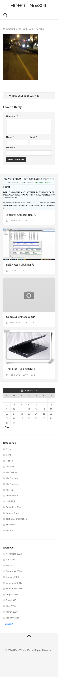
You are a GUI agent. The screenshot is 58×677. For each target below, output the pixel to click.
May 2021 (11, 565)
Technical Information (16, 519)
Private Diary (12, 495)
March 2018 (12, 612)
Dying (8, 449)
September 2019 (14, 583)
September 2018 (14, 588)
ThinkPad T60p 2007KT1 (20, 369)
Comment (12, 116)
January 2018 (12, 617)
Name (9, 137)
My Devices (11, 472)
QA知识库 (10, 501)
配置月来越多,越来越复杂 (20, 264)
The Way (10, 524)
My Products (12, 478)
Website (10, 147)
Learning (10, 466)
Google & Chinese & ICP (20, 317)
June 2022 (11, 559)
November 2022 (14, 554)
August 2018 (12, 594)
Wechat (9, 530)
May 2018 (11, 606)
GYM (8, 455)
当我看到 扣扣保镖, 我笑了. (21, 215)
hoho (41, 29)
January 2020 (12, 577)
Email (33, 137)
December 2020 (14, 571)
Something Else (13, 507)
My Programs (12, 484)
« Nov (6, 427)
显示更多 (9, 624)
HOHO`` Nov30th (29, 5)
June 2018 (11, 600)
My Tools (10, 490)
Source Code (12, 513)
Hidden (9, 460)
